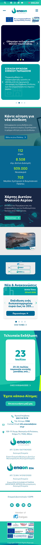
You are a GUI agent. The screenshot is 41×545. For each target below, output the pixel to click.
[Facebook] (11, 3)
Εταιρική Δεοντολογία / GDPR (20, 497)
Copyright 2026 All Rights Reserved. (21, 543)
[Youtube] (22, 3)
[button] (5, 3)
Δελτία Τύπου (30, 289)
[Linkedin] (18, 3)
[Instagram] (15, 3)
